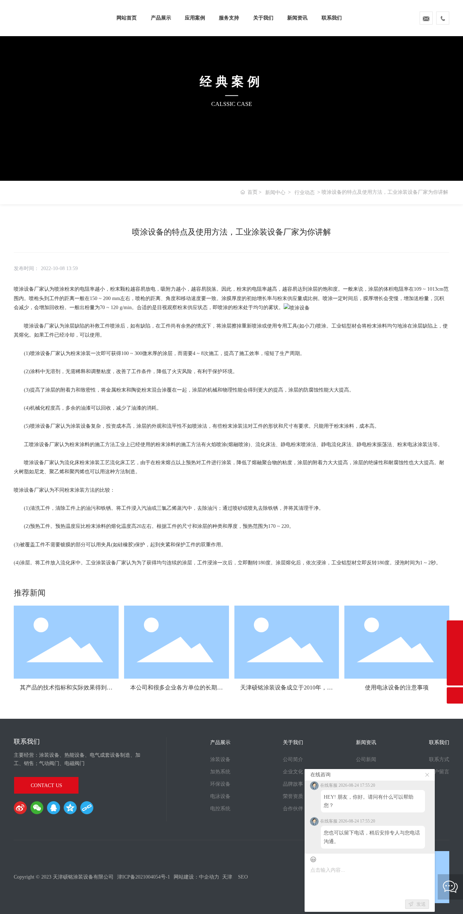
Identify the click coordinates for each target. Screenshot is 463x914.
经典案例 (231, 81)
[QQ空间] (70, 807)
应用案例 (195, 18)
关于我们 (263, 18)
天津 (227, 877)
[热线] (455, 661)
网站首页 (126, 18)
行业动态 (304, 192)
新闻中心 (275, 192)
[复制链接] (86, 807)
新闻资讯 (297, 18)
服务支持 (229, 18)
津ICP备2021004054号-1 (143, 877)
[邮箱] (455, 645)
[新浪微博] (20, 807)
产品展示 (161, 18)
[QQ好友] (53, 807)
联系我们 (332, 18)
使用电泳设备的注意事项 (397, 687)
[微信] (36, 807)
